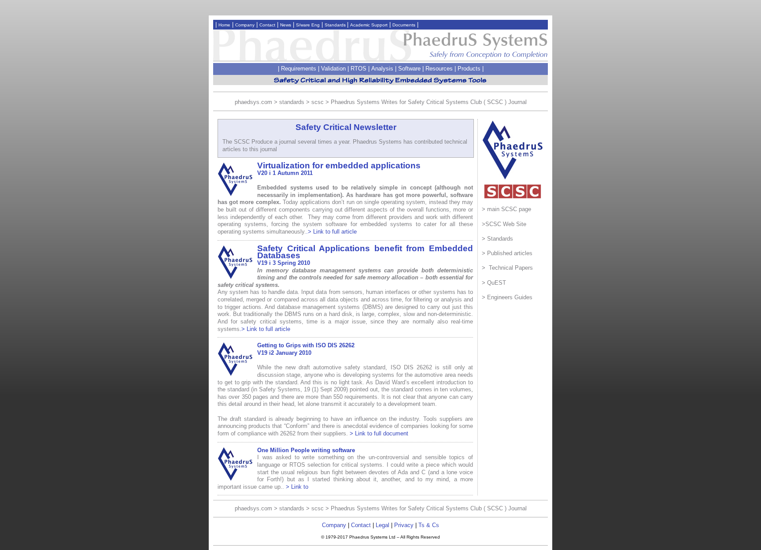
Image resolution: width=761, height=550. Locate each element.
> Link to (297, 486)
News (285, 24)
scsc (317, 102)
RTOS (358, 68)
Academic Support (369, 24)
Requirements (298, 68)
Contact (267, 24)
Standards (336, 24)
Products (469, 68)
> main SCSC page (506, 209)
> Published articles (507, 253)
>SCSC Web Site (504, 224)
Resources (439, 68)
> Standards (497, 238)
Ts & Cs (428, 525)
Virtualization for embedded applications (339, 165)
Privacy (404, 525)
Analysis (382, 68)
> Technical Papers (507, 267)
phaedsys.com (253, 102)
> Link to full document (379, 433)
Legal (382, 525)
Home (224, 24)
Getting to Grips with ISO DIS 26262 (306, 345)
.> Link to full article (331, 231)
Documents (403, 24)
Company (245, 24)
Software (409, 68)
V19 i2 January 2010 (284, 352)
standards (291, 102)
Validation (333, 68)
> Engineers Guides (507, 297)
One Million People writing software (306, 450)
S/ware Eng (308, 24)
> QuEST (494, 282)
